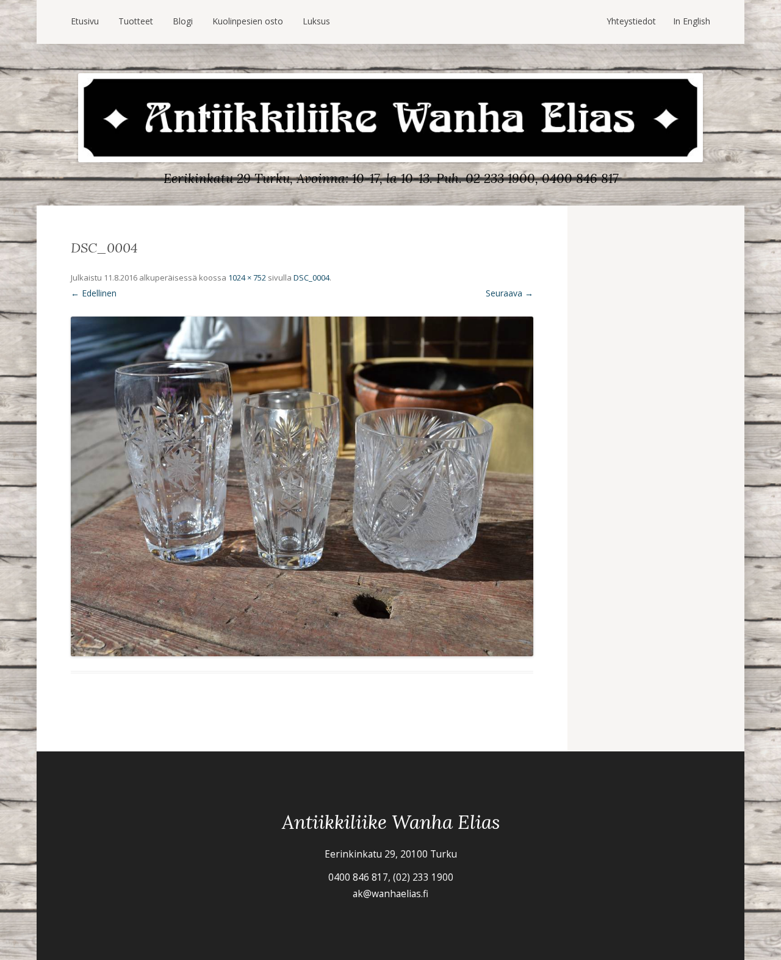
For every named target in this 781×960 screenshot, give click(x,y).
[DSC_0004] (302, 486)
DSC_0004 (311, 277)
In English (691, 21)
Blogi (183, 21)
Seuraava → (509, 293)
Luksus (316, 21)
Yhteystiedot (631, 21)
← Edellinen (94, 293)
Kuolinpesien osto (247, 21)
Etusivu (85, 21)
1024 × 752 (247, 277)
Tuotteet (135, 21)
